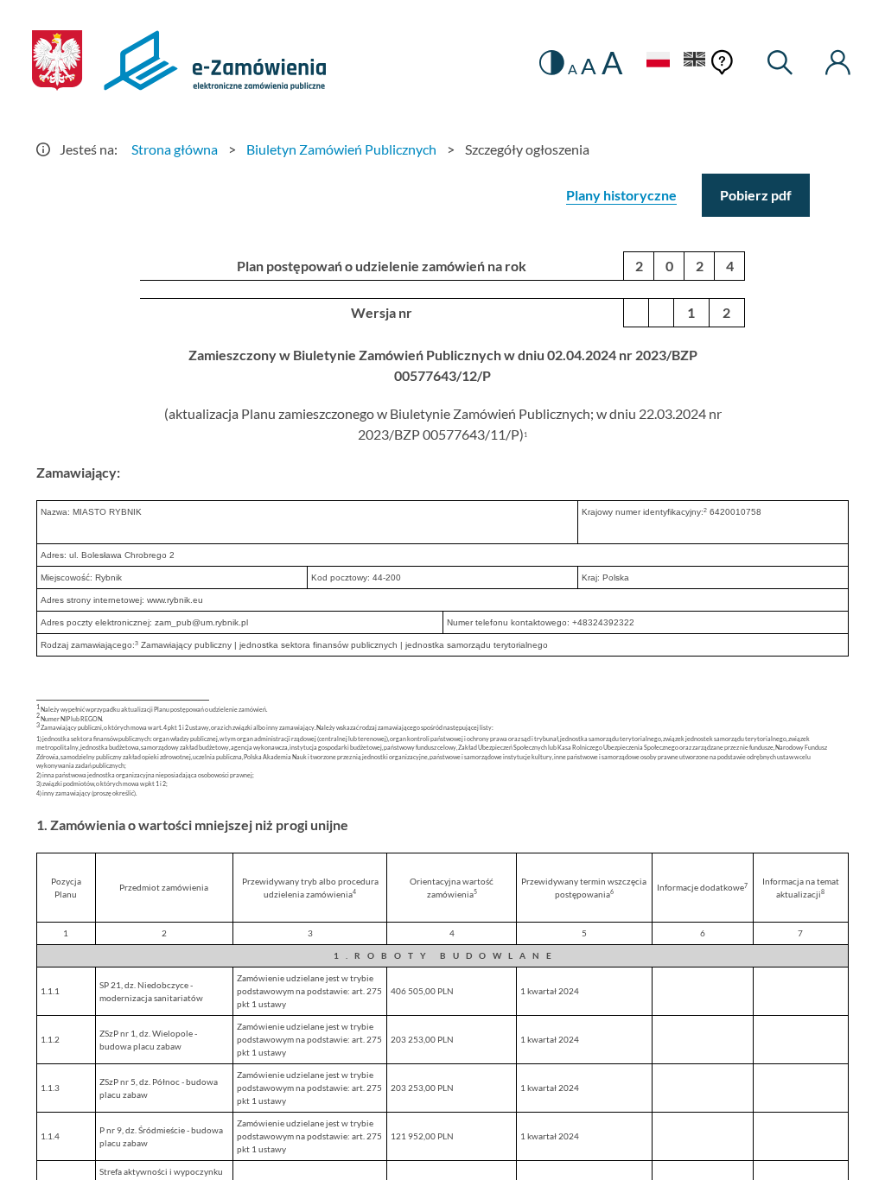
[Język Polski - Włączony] (657, 62)
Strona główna (174, 149)
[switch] (552, 62)
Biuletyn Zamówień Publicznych (341, 149)
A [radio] (572, 69)
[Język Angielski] (695, 62)
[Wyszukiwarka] (781, 62)
